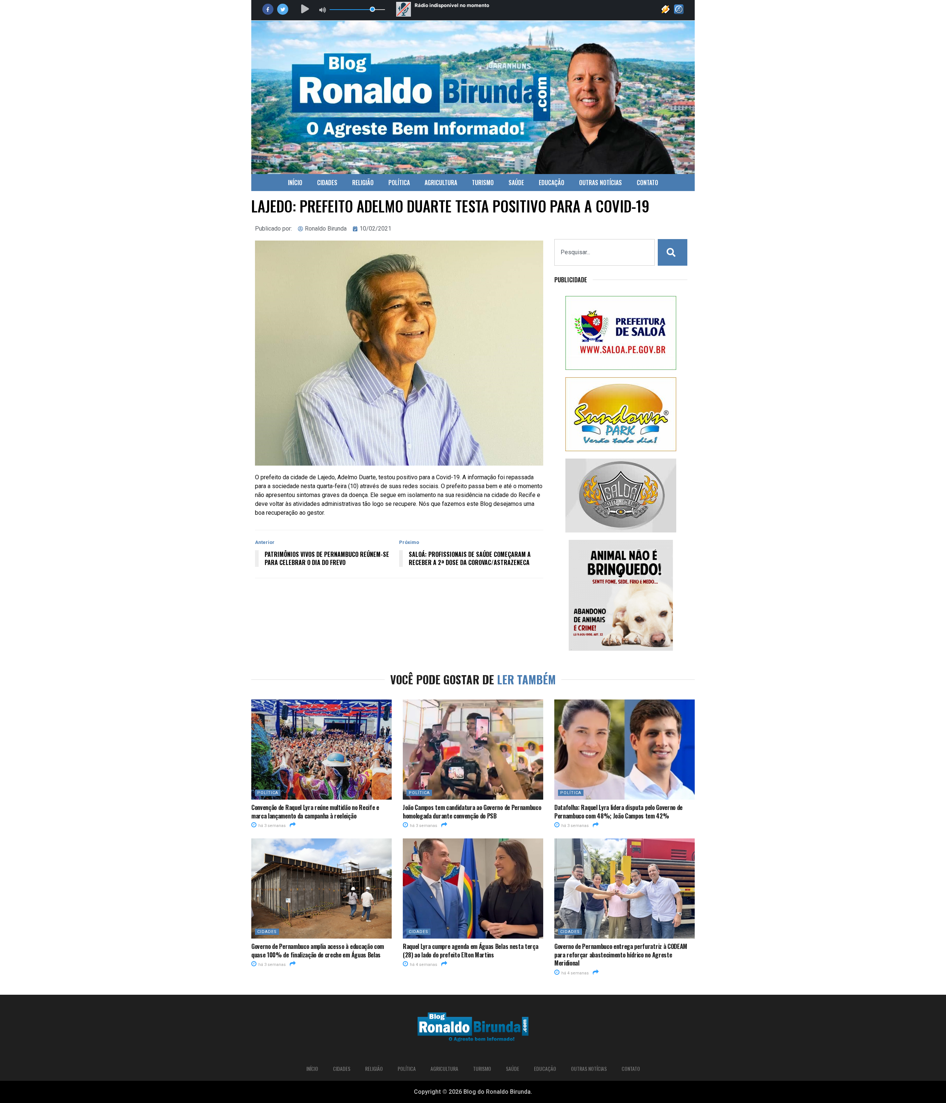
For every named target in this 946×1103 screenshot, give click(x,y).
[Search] (672, 252)
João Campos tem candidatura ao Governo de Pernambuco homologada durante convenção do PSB (472, 811)
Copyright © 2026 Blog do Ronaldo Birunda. (473, 1091)
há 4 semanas (423, 964)
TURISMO (483, 182)
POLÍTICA (399, 182)
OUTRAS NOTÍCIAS (600, 182)
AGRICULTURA (441, 182)
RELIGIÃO (363, 182)
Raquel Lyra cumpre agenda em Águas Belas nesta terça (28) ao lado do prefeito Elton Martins (470, 950)
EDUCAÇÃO (551, 182)
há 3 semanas (271, 825)
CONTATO (647, 182)
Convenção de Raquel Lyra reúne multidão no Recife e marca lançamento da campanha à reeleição (315, 811)
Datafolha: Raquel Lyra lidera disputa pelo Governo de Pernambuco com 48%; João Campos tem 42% (618, 811)
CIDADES (327, 182)
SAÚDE (516, 182)
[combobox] (604, 252)
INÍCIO (295, 182)
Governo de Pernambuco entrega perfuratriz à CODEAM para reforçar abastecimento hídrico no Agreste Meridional (620, 954)
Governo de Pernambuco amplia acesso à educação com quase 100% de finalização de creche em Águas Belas (317, 950)
